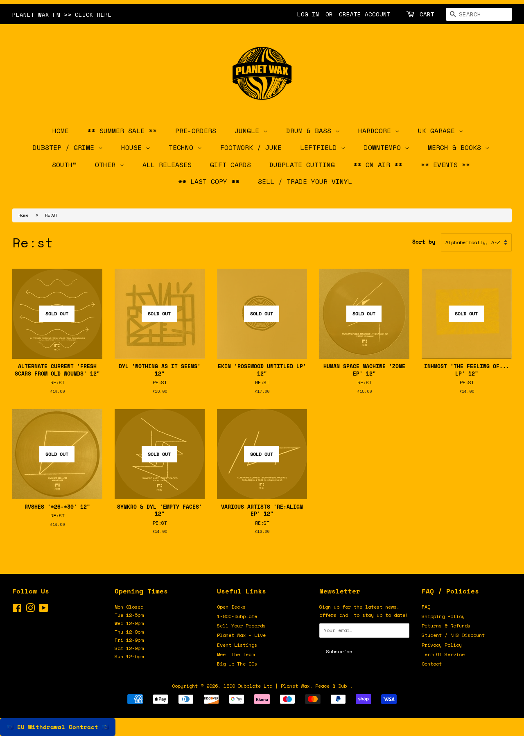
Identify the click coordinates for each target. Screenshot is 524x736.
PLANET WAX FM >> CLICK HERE (62, 14)
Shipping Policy (443, 616)
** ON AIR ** (377, 165)
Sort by (423, 242)
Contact (432, 663)
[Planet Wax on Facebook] (17, 609)
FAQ (426, 606)
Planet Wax (295, 685)
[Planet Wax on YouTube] (43, 609)
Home (23, 215)
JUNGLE (249, 131)
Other (107, 165)
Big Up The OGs (237, 663)
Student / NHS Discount (453, 635)
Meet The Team (235, 654)
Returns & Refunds (446, 625)
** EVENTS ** (445, 165)
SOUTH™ (64, 165)
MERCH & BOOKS (456, 147)
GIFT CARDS (230, 165)
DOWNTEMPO (384, 147)
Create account (365, 14)
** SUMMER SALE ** (122, 131)
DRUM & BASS (310, 131)
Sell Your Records (241, 625)
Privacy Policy (442, 644)
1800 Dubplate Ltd (248, 685)
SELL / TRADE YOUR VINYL (305, 181)
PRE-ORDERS (195, 131)
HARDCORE (376, 131)
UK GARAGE (438, 131)
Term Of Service (443, 654)
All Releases (167, 165)
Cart (427, 14)
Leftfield (320, 147)
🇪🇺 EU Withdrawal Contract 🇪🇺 (58, 726)
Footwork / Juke (251, 147)
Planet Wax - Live (241, 635)
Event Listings (237, 644)
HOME (60, 131)
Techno (183, 147)
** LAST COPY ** (208, 181)
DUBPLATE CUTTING (302, 165)
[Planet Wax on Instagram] (30, 609)
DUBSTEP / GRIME (65, 147)
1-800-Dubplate (237, 616)
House (133, 147)
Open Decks (231, 606)
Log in (308, 14)
